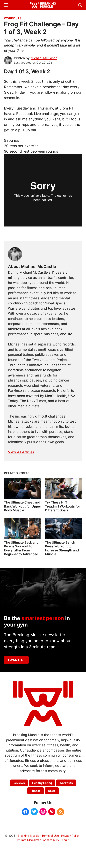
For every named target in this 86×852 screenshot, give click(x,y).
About (65, 840)
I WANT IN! (16, 660)
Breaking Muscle (28, 835)
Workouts (13, 18)
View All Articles (21, 452)
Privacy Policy (70, 835)
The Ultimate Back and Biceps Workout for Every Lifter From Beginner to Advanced (21, 548)
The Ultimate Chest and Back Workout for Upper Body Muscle (22, 506)
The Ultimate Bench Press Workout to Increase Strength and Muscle (62, 548)
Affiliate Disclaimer (29, 840)
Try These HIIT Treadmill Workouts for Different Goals (62, 506)
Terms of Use (50, 835)
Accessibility (51, 840)
